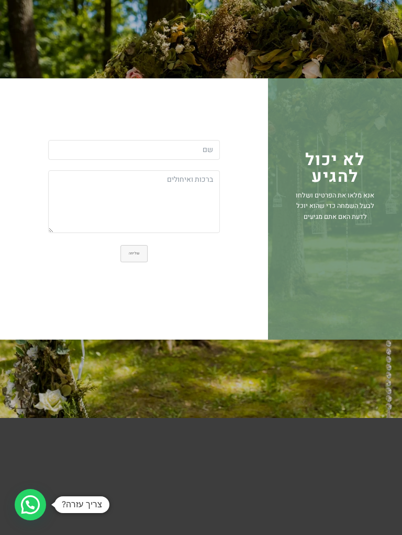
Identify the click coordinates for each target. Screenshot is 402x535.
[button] (30, 504)
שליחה (134, 253)
